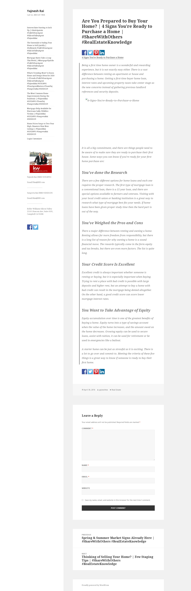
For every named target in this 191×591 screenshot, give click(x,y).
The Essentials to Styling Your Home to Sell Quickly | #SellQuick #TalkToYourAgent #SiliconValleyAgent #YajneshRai (39, 47)
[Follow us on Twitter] (35, 227)
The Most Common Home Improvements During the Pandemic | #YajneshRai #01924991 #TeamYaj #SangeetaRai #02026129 (38, 98)
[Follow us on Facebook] (29, 227)
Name (85, 465)
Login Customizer (34, 138)
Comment (87, 428)
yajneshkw (103, 390)
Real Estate (116, 390)
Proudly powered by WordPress (95, 585)
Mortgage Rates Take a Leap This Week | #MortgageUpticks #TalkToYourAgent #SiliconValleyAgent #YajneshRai (40, 63)
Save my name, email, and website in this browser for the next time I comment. (117, 500)
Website (86, 488)
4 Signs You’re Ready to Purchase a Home (103, 57)
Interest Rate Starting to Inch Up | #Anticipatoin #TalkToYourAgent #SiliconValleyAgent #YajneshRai (39, 32)
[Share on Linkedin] (102, 52)
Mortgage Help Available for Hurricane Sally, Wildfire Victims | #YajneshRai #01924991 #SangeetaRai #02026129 (39, 113)
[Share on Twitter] (90, 52)
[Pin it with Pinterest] (96, 52)
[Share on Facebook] (84, 52)
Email (85, 476)
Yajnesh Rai (35, 11)
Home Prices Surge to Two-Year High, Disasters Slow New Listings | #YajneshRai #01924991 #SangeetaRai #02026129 (40, 128)
